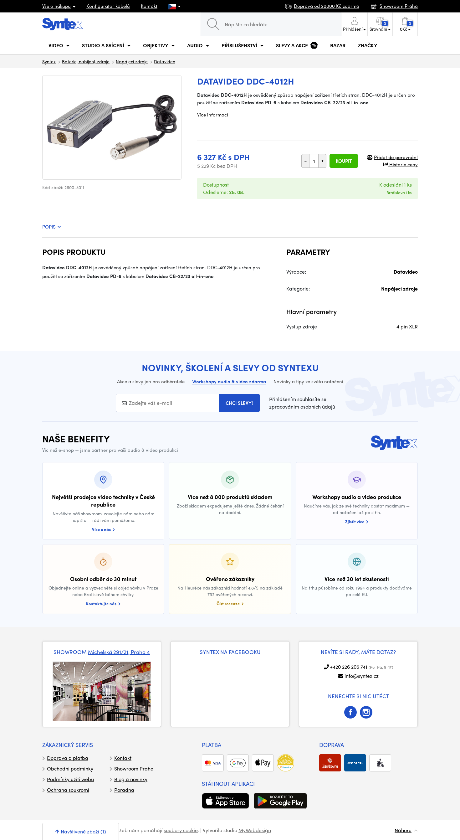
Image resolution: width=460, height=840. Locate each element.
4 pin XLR (407, 326)
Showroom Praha (134, 768)
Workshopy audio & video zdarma (229, 381)
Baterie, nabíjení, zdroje (86, 61)
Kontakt (149, 6)
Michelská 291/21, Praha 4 (119, 652)
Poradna (124, 789)
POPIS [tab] (49, 226)
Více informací (212, 114)
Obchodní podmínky (70, 768)
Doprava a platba (67, 757)
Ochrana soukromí (68, 789)
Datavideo (164, 61)
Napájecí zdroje (132, 61)
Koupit (344, 160)
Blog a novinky (130, 779)
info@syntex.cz (362, 675)
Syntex (49, 61)
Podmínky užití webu (70, 779)
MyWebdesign (254, 830)
